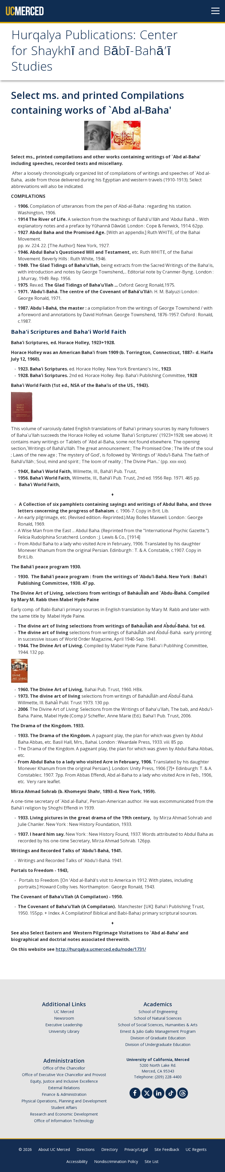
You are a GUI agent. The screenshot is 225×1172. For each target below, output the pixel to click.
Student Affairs (64, 1107)
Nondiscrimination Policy (116, 1161)
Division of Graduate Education (157, 1037)
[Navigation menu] (215, 11)
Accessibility (77, 1161)
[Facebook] (135, 1093)
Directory (109, 1149)
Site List (152, 1161)
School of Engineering (158, 1011)
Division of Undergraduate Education (157, 1044)
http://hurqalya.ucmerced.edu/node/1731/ (101, 949)
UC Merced (64, 1011)
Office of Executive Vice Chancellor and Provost (64, 1074)
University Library (64, 1031)
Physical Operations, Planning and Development (64, 1100)
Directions (86, 1149)
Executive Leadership (64, 1024)
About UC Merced (54, 1149)
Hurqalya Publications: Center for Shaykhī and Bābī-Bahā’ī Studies (94, 52)
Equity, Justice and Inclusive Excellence (64, 1081)
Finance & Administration (64, 1094)
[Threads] (182, 1092)
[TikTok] (171, 1092)
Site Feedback (166, 1149)
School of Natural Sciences (158, 1018)
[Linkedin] (159, 1093)
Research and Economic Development (64, 1114)
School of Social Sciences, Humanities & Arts (158, 1024)
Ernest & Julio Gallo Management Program (158, 1031)
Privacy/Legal (136, 1149)
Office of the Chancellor (64, 1068)
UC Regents (196, 1149)
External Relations (64, 1087)
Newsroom (64, 1018)
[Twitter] (147, 1092)
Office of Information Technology (64, 1120)
